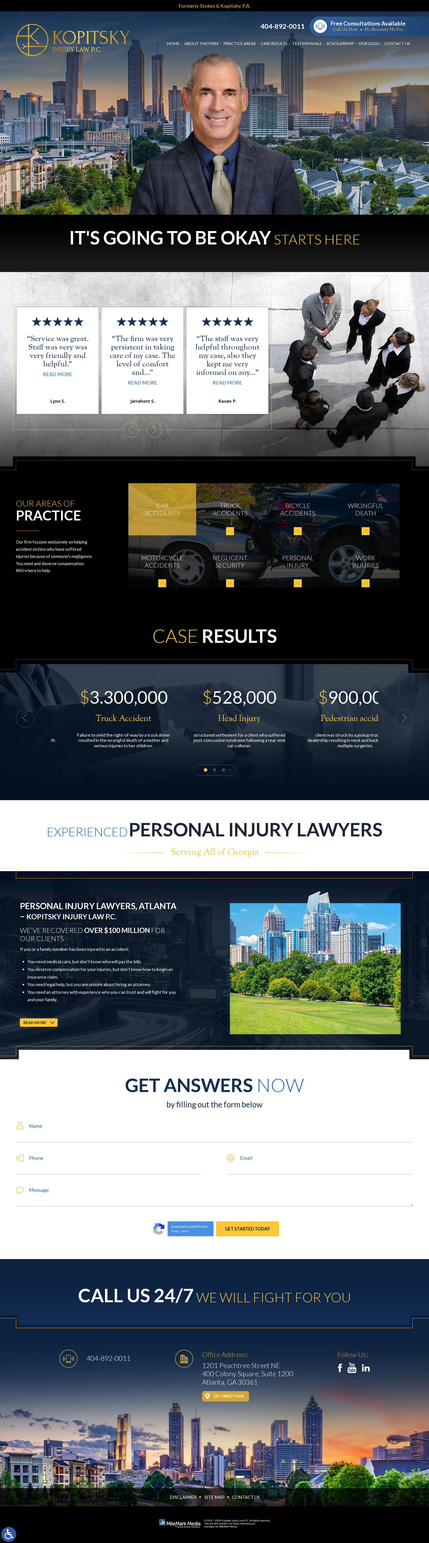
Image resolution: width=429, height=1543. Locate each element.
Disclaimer (183, 1497)
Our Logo (369, 43)
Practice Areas (239, 43)
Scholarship (340, 43)
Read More (57, 382)
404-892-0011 (282, 26)
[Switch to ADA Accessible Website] (8, 1534)
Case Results (274, 43)
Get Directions (228, 1396)
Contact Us (397, 43)
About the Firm (201, 43)
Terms (185, 1231)
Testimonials (307, 43)
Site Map (214, 1497)
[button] (131, 430)
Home (173, 43)
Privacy (175, 1231)
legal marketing (242, 1523)
